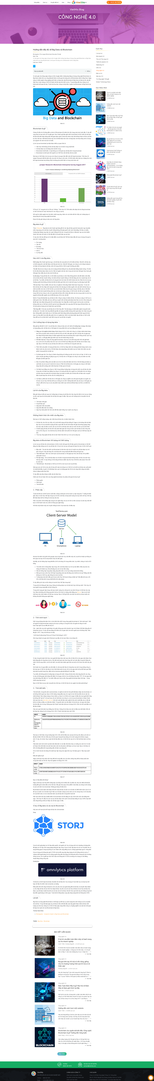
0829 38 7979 (115, 2)
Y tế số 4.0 (99, 53)
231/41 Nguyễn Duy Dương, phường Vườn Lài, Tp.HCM (107, 1077)
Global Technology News (103, 82)
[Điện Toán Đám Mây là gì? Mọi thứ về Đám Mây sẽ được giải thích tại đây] (101, 119)
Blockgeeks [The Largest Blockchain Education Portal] (47, 54)
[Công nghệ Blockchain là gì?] (101, 179)
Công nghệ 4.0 (100, 70)
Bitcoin (79, 592)
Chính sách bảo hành (72, 1079)
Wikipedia (39, 228)
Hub (63, 2)
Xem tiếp (89, 954)
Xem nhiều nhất (101, 88)
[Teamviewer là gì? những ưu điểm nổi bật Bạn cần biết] (101, 154)
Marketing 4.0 (100, 65)
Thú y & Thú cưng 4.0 (102, 59)
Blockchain (47, 921)
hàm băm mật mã (48, 700)
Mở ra (88, 71)
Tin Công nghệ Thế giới (102, 79)
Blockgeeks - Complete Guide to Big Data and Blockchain (52, 914)
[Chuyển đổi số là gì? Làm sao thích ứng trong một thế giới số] (101, 190)
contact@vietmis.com (90, 1066)
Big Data (40, 921)
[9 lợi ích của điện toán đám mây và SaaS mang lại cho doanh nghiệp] (101, 96)
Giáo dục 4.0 (99, 76)
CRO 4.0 (98, 68)
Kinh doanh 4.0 (100, 56)
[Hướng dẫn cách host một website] (101, 108)
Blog (69, 2)
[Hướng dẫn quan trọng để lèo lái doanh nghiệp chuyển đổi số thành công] (101, 202)
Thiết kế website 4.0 (102, 62)
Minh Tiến (35, 56)
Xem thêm (62, 1054)
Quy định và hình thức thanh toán (75, 1077)
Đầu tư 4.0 (99, 73)
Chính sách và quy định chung (74, 1075)
